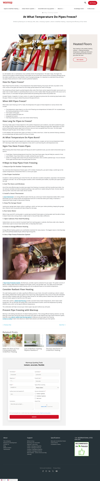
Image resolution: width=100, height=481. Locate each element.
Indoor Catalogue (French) (34, 447)
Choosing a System (53, 12)
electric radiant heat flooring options (21, 317)
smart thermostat (8, 197)
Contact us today (7, 319)
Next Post (62, 325)
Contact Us (6, 444)
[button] (85, 2)
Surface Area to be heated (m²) (17, 391)
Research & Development (10, 442)
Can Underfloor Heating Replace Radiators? (33, 349)
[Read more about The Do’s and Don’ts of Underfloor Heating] (56, 340)
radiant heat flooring (20, 301)
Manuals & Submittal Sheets (58, 441)
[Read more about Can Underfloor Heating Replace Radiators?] (34, 340)
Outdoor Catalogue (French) (34, 451)
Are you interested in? (40, 391)
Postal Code (38, 378)
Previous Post (7, 325)
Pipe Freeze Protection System (12, 283)
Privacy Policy (56, 468)
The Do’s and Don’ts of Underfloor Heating (54, 349)
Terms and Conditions (45, 468)
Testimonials (6, 449)
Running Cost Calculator (33, 442)
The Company (7, 441)
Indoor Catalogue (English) (34, 446)
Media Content (7, 447)
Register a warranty (32, 444)
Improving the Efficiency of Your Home (76, 21)
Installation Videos (56, 444)
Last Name (38, 371)
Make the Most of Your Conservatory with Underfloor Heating (11, 350)
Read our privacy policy (45, 413)
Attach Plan (37, 401)
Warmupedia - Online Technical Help (37, 452)
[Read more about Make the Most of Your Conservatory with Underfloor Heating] (12, 340)
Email (11, 384)
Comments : (12, 401)
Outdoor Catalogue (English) (34, 449)
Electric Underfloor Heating (58, 21)
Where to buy (30, 441)
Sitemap (29, 454)
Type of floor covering (40, 384)
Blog (45, 12)
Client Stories (54, 442)
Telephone (12, 378)
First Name (12, 371)
